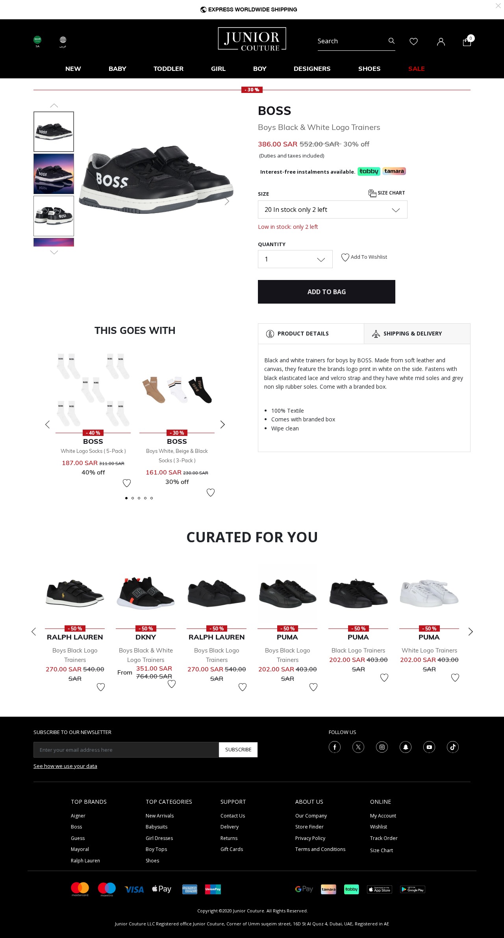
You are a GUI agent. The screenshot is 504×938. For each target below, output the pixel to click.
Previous (47, 424)
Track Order (384, 838)
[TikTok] (453, 746)
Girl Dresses (159, 838)
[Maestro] (107, 889)
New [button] (73, 68)
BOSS (274, 110)
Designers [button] (312, 68)
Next (222, 424)
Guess (78, 838)
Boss (76, 826)
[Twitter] (358, 746)
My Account (383, 815)
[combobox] (356, 41)
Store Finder (309, 826)
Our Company (311, 815)
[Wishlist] (127, 483)
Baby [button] (117, 68)
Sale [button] (416, 68)
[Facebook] (335, 746)
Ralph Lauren (85, 860)
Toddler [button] (168, 68)
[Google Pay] (304, 889)
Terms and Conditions (320, 849)
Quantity (271, 244)
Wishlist (378, 826)
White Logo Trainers (429, 650)
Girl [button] (218, 68)
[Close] (498, 5)
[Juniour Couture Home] (252, 38)
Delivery (229, 826)
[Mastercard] (80, 889)
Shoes (152, 860)
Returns (228, 838)
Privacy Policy (310, 838)
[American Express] (189, 889)
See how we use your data (65, 765)
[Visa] (134, 889)
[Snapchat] (405, 746)
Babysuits (156, 826)
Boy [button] (259, 68)
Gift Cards (231, 849)
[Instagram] (382, 746)
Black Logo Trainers (358, 650)
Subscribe (238, 749)
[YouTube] (429, 746)
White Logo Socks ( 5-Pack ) (93, 451)
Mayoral (80, 849)
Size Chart (390, 192)
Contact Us (232, 815)
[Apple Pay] (162, 889)
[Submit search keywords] (391, 41)
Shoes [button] (369, 68)
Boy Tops (156, 849)
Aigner (78, 815)
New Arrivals (160, 815)
